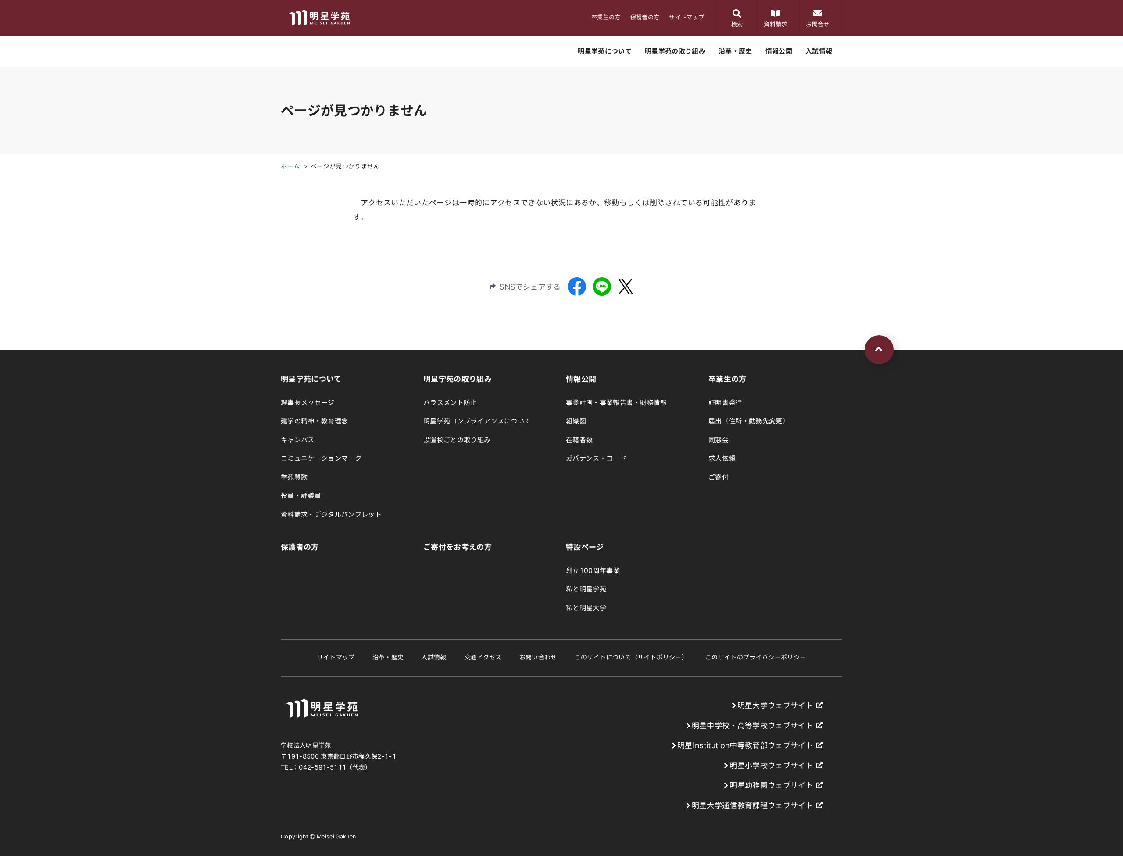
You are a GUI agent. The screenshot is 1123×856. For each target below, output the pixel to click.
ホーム (290, 166)
